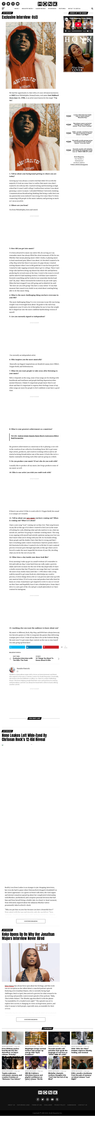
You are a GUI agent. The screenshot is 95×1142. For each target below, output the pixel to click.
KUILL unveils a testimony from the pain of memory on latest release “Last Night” (82, 133)
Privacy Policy (59, 1105)
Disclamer (48, 1105)
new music (31, 518)
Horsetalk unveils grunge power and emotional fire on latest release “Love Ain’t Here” (82, 142)
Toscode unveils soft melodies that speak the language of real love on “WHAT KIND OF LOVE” (82, 150)
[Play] (66, 31)
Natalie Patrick (23, 669)
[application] (78, 24)
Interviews (52, 8)
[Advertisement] (34, 230)
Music (17, 8)
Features (62, 8)
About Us (11, 1105)
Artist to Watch (74, 8)
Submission (71, 1105)
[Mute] (88, 31)
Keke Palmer (9, 986)
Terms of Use (37, 1105)
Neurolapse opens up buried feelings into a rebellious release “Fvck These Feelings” (82, 125)
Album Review (41, 8)
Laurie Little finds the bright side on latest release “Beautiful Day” (82, 116)
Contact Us (82, 1105)
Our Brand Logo (23, 1105)
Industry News (27, 8)
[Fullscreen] (91, 31)
